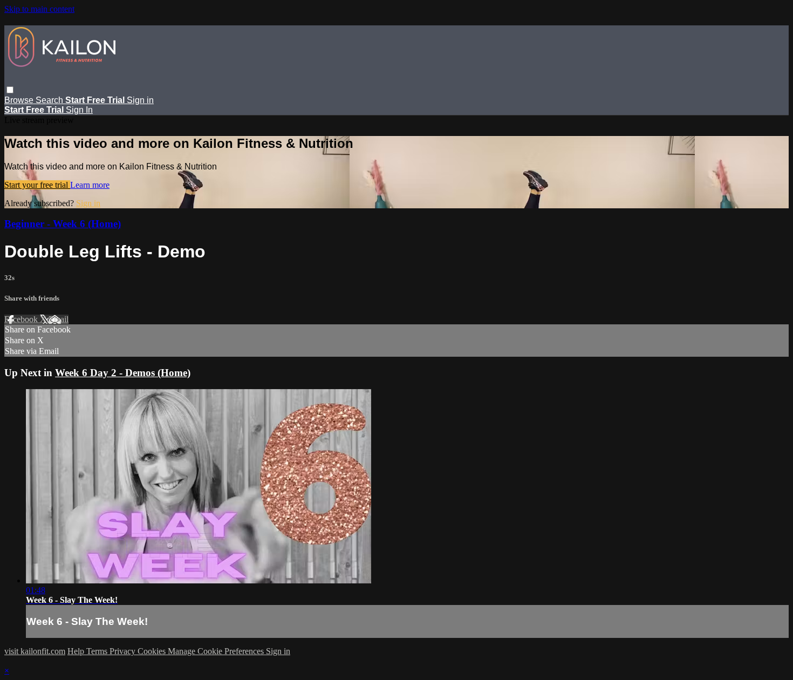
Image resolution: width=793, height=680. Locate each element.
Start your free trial (37, 184)
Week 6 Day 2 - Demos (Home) (122, 372)
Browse (20, 100)
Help (76, 651)
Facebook (22, 319)
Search (50, 100)
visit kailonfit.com (34, 651)
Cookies (153, 651)
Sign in (140, 100)
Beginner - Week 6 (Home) (62, 223)
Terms (98, 651)
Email (59, 319)
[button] (9, 89)
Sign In (79, 109)
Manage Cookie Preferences (217, 651)
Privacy (124, 651)
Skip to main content (39, 8)
